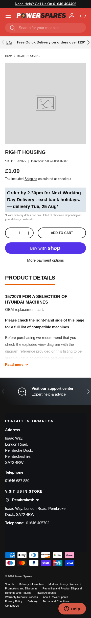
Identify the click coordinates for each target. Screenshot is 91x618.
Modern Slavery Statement (65, 584)
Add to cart (62, 233)
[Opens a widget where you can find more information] (72, 609)
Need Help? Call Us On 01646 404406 (45, 4)
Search (9, 584)
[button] (82, 15)
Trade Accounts (46, 592)
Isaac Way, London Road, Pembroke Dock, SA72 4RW (35, 511)
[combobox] (45, 28)
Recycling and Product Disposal (62, 588)
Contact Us (12, 605)
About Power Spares (55, 597)
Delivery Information (31, 584)
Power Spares (23, 576)
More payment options (45, 260)
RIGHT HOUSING (28, 55)
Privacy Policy (13, 601)
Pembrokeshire (25, 500)
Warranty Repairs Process (21, 597)
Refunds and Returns (18, 592)
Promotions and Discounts (21, 588)
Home (8, 55)
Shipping (31, 179)
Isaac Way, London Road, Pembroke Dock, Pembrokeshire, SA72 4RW (19, 450)
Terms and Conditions (56, 601)
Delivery (33, 601)
